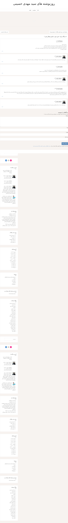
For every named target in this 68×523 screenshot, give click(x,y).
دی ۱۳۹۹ (14, 263)
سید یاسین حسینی (12, 303)
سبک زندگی (12, 236)
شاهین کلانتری (13, 325)
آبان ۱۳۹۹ (13, 452)
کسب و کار (12, 240)
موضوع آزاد (13, 284)
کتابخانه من (13, 466)
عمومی (13, 424)
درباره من (34, 10)
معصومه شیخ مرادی (59, 88)
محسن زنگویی (13, 328)
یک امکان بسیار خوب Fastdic (9, 224)
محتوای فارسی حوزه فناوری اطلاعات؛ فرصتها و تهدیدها (7, 171)
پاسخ (2, 61)
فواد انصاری (13, 313)
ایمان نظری (13, 317)
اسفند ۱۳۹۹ (13, 261)
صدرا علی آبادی (12, 320)
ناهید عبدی (13, 331)
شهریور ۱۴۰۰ (13, 257)
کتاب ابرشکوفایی (11, 400)
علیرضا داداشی (13, 327)
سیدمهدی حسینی (58, 78)
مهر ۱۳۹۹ (13, 267)
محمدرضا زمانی (12, 321)
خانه (38, 10)
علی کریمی (13, 304)
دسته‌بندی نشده (11, 235)
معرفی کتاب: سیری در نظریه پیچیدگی (8, 225)
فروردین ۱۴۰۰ (13, 260)
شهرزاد (14, 307)
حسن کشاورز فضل (12, 502)
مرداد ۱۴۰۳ (13, 253)
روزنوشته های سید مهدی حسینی (34, 3)
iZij (11, 170)
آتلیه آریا (14, 282)
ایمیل (67, 132)
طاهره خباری (13, 310)
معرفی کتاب (12, 242)
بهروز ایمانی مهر (12, 306)
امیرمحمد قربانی (12, 324)
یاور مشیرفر (10, 196)
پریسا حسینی (13, 318)
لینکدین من (13, 281)
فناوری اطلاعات (11, 239)
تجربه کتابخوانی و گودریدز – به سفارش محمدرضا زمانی (7, 176)
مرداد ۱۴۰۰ (13, 445)
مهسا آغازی (13, 516)
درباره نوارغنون (11, 215)
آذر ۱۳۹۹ (14, 264)
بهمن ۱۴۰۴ (13, 438)
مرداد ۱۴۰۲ (13, 256)
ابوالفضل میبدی (9, 180)
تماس (30, 10)
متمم (14, 278)
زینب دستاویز (13, 495)
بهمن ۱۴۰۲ (13, 254)
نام (67, 127)
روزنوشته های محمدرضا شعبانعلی (10, 277)
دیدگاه (66, 115)
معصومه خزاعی (60, 66)
